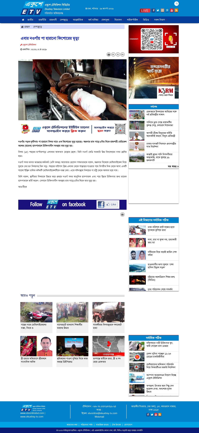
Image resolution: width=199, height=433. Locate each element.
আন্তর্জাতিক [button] (78, 19)
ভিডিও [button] (146, 19)
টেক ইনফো (117, 424)
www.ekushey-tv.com (31, 416)
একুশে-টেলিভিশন (84, 430)
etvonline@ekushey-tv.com (102, 413)
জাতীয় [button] (30, 19)
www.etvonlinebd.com (32, 413)
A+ (122, 54)
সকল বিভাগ (160, 19)
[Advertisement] (72, 259)
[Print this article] (109, 54)
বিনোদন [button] (119, 19)
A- (113, 54)
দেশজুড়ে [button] (64, 19)
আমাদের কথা (72, 424)
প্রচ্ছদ (27, 26)
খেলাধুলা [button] (106, 19)
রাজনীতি (42, 19)
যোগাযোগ (128, 424)
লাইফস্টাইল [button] (132, 19)
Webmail (99, 416)
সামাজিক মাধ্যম (102, 424)
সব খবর (172, 166)
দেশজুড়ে (37, 26)
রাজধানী (53, 19)
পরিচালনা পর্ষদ (87, 424)
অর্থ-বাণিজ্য (93, 19)
